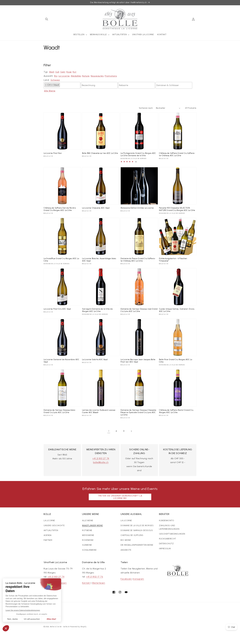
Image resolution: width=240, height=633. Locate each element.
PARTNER (48, 540)
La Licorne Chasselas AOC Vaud (95, 208)
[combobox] (62, 85)
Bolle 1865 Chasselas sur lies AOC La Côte (100, 153)
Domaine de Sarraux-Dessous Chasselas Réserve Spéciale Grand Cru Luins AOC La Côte (138, 412)
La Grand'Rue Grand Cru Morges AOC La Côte (61, 259)
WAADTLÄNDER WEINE (92, 525)
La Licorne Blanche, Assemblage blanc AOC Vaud (99, 259)
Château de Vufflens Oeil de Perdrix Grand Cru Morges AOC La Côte (60, 209)
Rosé (69, 72)
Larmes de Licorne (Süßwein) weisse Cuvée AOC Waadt (98, 411)
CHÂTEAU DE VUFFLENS (132, 535)
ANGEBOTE (126, 550)
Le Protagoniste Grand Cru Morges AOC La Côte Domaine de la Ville (138, 154)
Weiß (51, 72)
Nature (86, 76)
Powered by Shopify (78, 627)
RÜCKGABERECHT (167, 539)
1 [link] (108, 431)
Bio (55, 76)
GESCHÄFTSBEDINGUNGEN (172, 534)
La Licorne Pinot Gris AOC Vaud (57, 309)
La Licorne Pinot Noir (53, 153)
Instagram (138, 579)
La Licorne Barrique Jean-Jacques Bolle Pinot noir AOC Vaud (138, 360)
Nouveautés (97, 76)
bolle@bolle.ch (100, 462)
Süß (57, 72)
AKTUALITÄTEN (51, 530)
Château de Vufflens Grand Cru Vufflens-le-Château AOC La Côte (177, 154)
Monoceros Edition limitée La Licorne (137, 208)
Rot (74, 72)
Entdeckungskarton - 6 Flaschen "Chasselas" (173, 259)
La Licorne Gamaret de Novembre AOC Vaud (61, 360)
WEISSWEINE (88, 535)
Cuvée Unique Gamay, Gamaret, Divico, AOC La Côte (177, 310)
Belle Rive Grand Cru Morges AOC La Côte (175, 360)
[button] (47, 19)
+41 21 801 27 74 (100, 458)
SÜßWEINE (87, 545)
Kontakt (86, 583)
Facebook (126, 579)
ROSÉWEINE (87, 540)
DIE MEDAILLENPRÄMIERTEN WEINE (137, 545)
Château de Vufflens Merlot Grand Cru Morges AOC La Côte (176, 411)
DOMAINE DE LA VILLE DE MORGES (137, 525)
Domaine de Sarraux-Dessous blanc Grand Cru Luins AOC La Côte (59, 411)
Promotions (111, 76)
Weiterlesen (98, 583)
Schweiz (55, 80)
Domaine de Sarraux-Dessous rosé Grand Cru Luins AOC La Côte (139, 310)
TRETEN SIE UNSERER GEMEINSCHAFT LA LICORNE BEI (120, 496)
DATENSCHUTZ (166, 543)
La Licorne (64, 76)
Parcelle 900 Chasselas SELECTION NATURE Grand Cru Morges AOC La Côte (177, 209)
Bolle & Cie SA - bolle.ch (60, 627)
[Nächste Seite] (131, 431)
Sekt (62, 72)
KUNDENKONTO (166, 520)
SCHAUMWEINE (89, 550)
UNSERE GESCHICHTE (54, 525)
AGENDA (48, 535)
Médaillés (76, 76)
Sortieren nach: (146, 108)
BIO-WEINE (126, 540)
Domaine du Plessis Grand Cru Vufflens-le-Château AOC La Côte (138, 259)
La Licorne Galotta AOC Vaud (95, 359)
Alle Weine (49, 90)
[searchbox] (61, 85)
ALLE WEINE (87, 520)
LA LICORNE (49, 520)
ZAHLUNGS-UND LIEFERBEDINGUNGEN (169, 527)
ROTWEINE (87, 530)
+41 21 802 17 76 (94, 576)
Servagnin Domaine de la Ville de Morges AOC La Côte (97, 310)
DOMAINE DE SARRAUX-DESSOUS (137, 530)
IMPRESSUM (165, 548)
